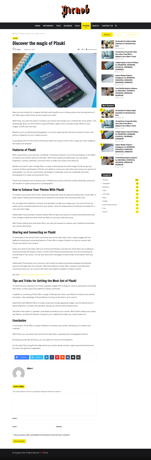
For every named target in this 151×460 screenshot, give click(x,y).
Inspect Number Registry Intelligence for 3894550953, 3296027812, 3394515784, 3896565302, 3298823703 (125, 79)
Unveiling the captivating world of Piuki (35, 274)
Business (68, 26)
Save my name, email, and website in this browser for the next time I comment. (42, 435)
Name (15, 418)
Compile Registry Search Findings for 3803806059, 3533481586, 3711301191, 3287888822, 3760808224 (126, 66)
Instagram (48, 26)
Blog (77, 26)
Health (95, 26)
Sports (105, 212)
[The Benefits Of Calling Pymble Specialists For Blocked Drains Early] (107, 44)
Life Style (106, 194)
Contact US (107, 26)
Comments (131, 35)
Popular (119, 35)
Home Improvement (110, 205)
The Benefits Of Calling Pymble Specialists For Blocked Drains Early (125, 43)
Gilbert (18, 49)
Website (59, 426)
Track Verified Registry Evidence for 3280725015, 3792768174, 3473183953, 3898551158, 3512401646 (126, 92)
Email (15, 426)
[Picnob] (75, 11)
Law (104, 208)
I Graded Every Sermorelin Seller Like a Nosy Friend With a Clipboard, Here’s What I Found (126, 54)
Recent (107, 35)
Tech (58, 26)
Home (37, 26)
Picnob (86, 26)
